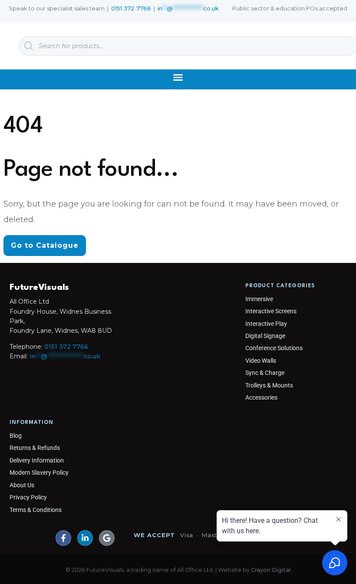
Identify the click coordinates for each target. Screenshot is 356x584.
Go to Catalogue (45, 245)
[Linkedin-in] (85, 538)
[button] (178, 77)
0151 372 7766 (131, 8)
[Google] (107, 538)
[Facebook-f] (63, 538)
